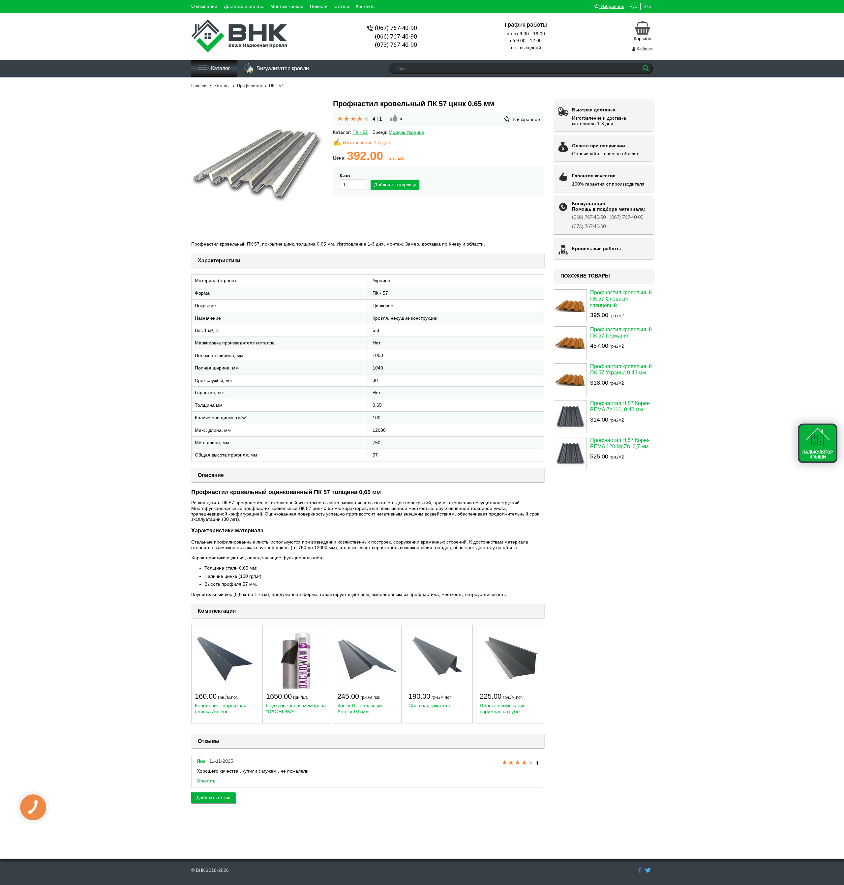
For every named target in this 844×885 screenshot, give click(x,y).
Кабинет (644, 48)
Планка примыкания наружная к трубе (503, 708)
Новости (319, 6)
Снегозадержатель (429, 705)
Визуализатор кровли (282, 68)
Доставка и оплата (244, 6)
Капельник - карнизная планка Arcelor (220, 708)
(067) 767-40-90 (626, 217)
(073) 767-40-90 (589, 226)
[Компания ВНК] (640, 870)
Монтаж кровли (286, 6)
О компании (204, 6)
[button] (257, 165)
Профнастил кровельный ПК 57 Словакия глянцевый (621, 299)
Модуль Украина (406, 132)
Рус (633, 6)
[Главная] (239, 50)
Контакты (366, 6)
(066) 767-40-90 (589, 217)
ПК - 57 (360, 132)
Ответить (206, 781)
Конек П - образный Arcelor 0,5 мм (359, 708)
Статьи (341, 6)
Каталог (220, 68)
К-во (345, 175)
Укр (647, 6)
